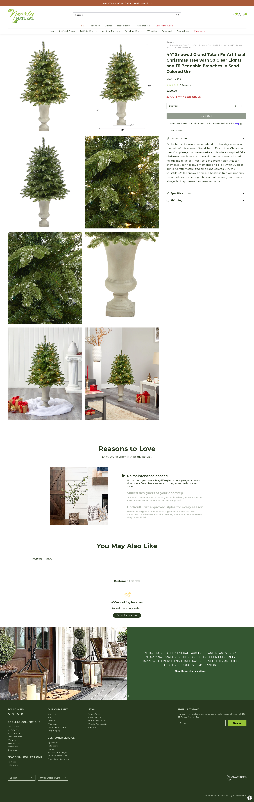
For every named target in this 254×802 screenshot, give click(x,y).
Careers (51, 721)
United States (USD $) (50, 778)
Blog (50, 717)
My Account (53, 742)
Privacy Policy (94, 717)
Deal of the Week (164, 26)
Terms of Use (94, 714)
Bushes (108, 26)
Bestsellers (183, 31)
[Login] (239, 14)
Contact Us (53, 749)
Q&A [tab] (49, 558)
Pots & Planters (142, 26)
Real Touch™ (123, 26)
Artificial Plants (88, 31)
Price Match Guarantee (58, 759)
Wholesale (53, 724)
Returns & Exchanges (57, 752)
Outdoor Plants (133, 31)
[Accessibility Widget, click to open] (250, 798)
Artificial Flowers (110, 31)
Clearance (199, 31)
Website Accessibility (98, 724)
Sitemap (92, 727)
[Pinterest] (18, 714)
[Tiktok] (22, 714)
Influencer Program (57, 727)
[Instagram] (13, 714)
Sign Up (237, 723)
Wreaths (152, 31)
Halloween (95, 26)
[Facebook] (9, 714)
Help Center (53, 746)
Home (169, 42)
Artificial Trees (67, 31)
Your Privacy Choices (98, 721)
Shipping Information (57, 756)
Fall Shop (12, 762)
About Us (52, 714)
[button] (206, 138)
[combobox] (127, 14)
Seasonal (167, 31)
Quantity (173, 106)
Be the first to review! (127, 615)
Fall (83, 26)
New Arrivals (13, 727)
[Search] (177, 14)
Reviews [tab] (36, 558)
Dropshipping (54, 731)
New (51, 31)
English (13, 778)
